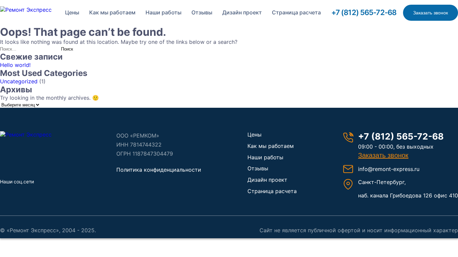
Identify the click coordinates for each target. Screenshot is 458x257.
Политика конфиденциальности (158, 169)
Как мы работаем (112, 12)
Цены (72, 12)
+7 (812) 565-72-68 (363, 12)
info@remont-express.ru (388, 169)
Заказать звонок (430, 12)
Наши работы (163, 12)
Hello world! (15, 65)
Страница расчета (296, 12)
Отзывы (201, 12)
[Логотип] (35, 134)
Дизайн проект (242, 12)
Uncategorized (19, 81)
